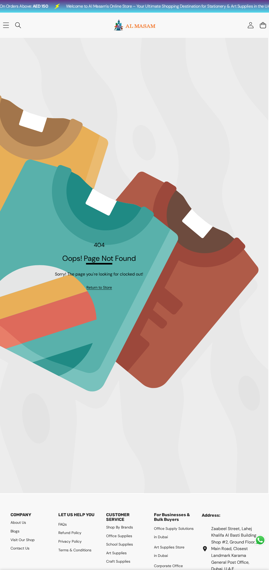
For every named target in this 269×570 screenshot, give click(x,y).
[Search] (18, 25)
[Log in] (250, 25)
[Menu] (6, 25)
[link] (99, 287)
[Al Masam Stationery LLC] (134, 25)
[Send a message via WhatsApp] (260, 540)
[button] (263, 25)
